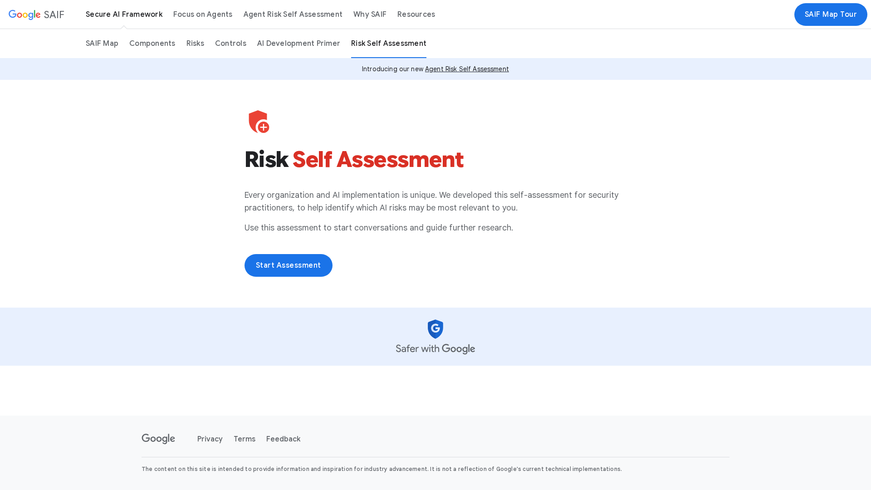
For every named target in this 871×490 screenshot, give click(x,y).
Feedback (283, 439)
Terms (244, 439)
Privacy (210, 439)
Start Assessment (288, 265)
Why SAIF (370, 14)
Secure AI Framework (124, 14)
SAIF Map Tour (831, 14)
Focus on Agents (203, 14)
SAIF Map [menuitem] (102, 43)
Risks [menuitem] (195, 43)
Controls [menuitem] (230, 43)
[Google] (159, 439)
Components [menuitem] (152, 43)
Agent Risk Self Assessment (293, 14)
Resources (416, 14)
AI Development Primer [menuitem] (298, 43)
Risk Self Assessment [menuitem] (388, 43)
